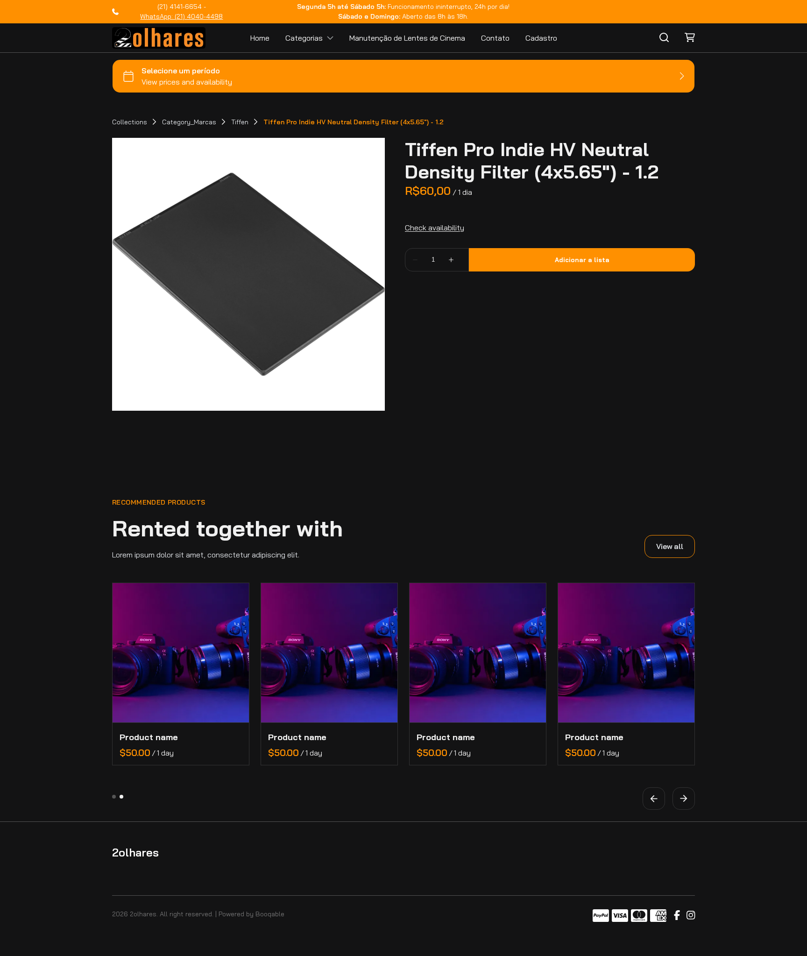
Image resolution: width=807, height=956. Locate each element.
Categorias (304, 38)
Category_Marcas (189, 122)
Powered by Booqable (251, 914)
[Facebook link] (677, 915)
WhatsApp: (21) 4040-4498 (181, 16)
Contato (495, 38)
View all (669, 546)
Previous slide (654, 798)
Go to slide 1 (114, 796)
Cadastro (541, 38)
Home (259, 38)
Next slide (683, 798)
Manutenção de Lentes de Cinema (407, 38)
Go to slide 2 (121, 796)
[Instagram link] (691, 915)
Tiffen (239, 122)
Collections (129, 122)
